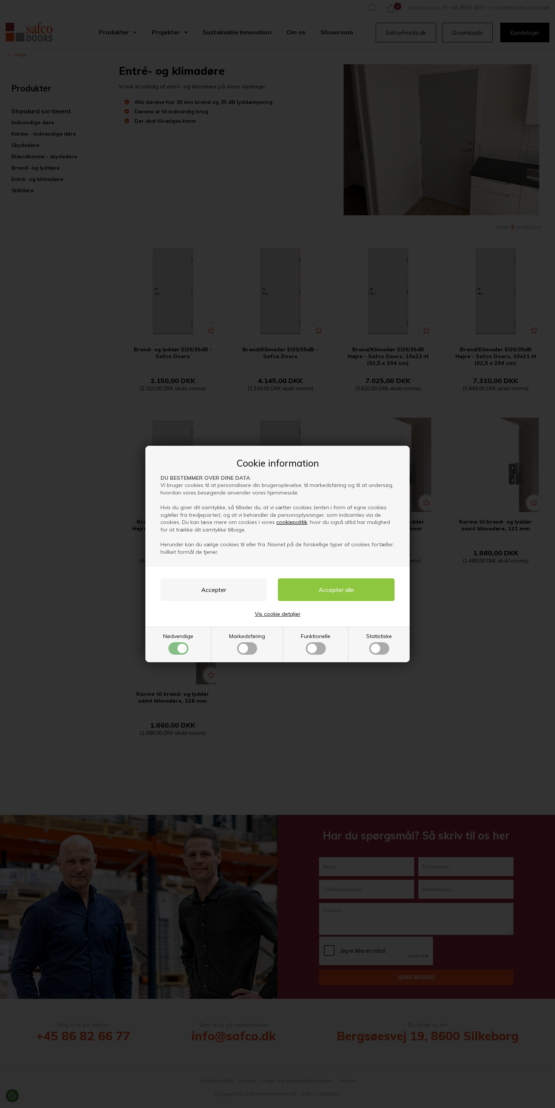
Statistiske (379, 636)
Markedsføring (247, 636)
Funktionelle (315, 636)
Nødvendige (178, 636)
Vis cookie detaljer (278, 613)
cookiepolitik (291, 522)
